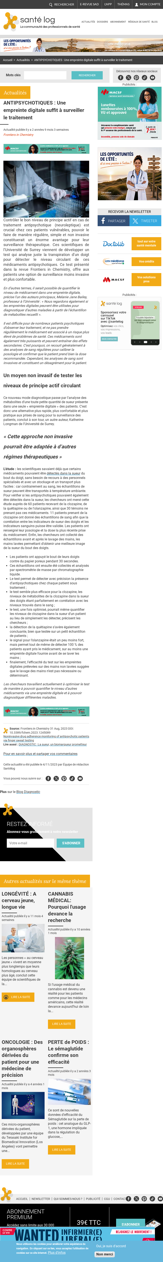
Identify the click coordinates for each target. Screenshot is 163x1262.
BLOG (155, 21)
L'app (108, 4)
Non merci (104, 1254)
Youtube (80, 778)
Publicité (93, 1198)
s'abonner (131, 1225)
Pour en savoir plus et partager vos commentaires (40, 754)
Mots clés (13, 75)
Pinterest (136, 77)
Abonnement (118, 21)
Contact (120, 1198)
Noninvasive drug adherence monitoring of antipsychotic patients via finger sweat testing (46, 738)
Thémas (123, 4)
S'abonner (71, 843)
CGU (107, 1198)
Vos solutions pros (146, 279)
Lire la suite (20, 997)
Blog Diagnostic (28, 792)
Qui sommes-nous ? (68, 1198)
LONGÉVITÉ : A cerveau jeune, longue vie (19, 900)
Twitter (128, 77)
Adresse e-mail (18, 836)
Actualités (88, 21)
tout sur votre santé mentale (146, 243)
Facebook (120, 77)
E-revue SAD (89, 4)
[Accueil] (11, 21)
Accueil (7, 60)
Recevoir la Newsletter (129, 212)
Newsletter (41, 1198)
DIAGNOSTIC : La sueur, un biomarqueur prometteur (53, 744)
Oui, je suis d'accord (111, 1246)
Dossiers (102, 21)
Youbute (152, 77)
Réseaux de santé (139, 21)
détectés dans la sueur (63, 473)
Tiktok (144, 77)
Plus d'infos (57, 1253)
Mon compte (150, 4)
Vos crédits (146, 261)
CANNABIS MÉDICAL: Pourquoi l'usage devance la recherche (67, 907)
